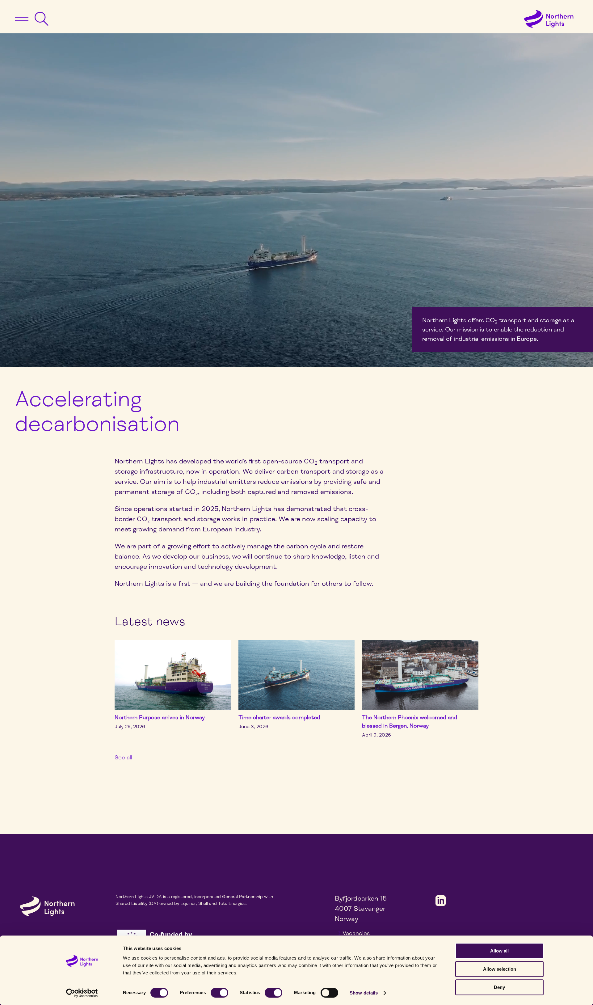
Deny (499, 987)
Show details (364, 992)
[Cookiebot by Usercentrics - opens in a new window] (82, 993)
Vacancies (356, 933)
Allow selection (499, 969)
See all (123, 757)
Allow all (499, 950)
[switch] (219, 993)
